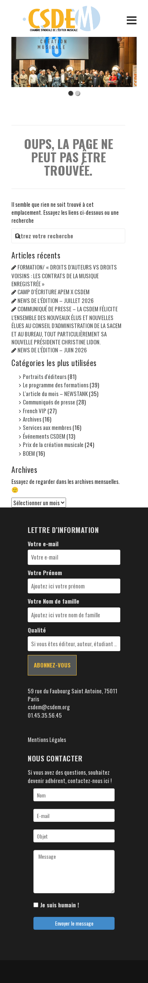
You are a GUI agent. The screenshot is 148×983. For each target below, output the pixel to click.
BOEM (29, 453)
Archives (32, 419)
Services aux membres (47, 427)
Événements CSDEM (44, 436)
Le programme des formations (55, 385)
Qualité (37, 630)
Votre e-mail (43, 544)
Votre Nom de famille (53, 601)
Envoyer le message (74, 923)
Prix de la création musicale (53, 444)
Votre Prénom (45, 573)
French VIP (34, 410)
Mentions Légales (47, 739)
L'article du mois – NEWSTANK (55, 393)
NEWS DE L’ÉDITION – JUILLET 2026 (55, 300)
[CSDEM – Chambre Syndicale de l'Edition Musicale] (61, 17)
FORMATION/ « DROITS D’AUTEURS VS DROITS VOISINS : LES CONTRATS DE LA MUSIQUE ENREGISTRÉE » (64, 275)
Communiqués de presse (49, 402)
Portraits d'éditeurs (44, 376)
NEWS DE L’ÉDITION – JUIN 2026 (52, 350)
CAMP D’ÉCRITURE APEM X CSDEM (53, 291)
